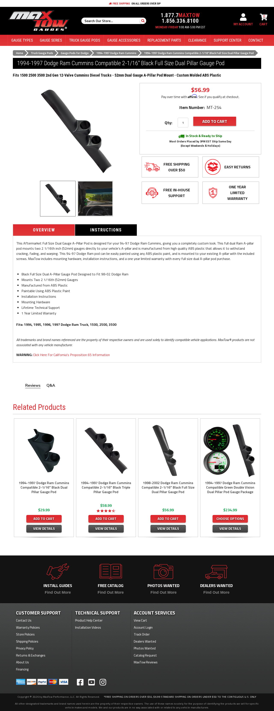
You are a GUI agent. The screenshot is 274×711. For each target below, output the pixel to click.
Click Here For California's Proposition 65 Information (71, 354)
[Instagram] (103, 682)
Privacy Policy (25, 648)
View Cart (140, 620)
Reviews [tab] (32, 385)
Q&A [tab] (50, 385)
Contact (255, 40)
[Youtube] (91, 682)
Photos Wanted (145, 648)
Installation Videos (88, 627)
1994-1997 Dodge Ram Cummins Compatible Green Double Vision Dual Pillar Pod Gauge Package (230, 487)
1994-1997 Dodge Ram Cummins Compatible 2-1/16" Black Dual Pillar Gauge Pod (44, 487)
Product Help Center (89, 620)
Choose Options (230, 518)
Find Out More (58, 592)
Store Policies (25, 634)
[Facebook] (80, 682)
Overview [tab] (44, 229)
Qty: (168, 122)
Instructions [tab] (106, 229)
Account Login (143, 627)
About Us (22, 662)
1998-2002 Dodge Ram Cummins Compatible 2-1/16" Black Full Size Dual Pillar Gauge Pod (168, 487)
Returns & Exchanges (30, 655)
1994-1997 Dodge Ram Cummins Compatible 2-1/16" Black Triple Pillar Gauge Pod (106, 487)
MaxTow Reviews (146, 662)
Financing (22, 669)
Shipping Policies (27, 641)
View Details (44, 528)
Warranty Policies (28, 627)
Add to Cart (43, 518)
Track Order (142, 634)
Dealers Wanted (145, 641)
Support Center (227, 40)
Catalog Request (145, 655)
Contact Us (23, 620)
